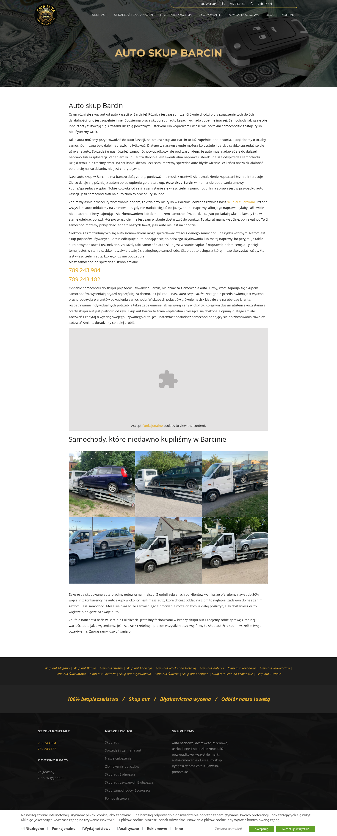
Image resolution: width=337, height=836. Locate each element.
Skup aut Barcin (84, 668)
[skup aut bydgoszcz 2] (102, 550)
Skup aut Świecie (167, 674)
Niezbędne (34, 828)
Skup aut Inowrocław (275, 668)
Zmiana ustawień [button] (228, 828)
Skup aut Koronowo (242, 668)
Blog (270, 14)
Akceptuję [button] (261, 829)
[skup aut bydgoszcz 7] (168, 484)
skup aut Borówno (241, 202)
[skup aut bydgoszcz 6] (235, 550)
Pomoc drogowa (243, 14)
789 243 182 (84, 279)
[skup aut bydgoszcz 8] (235, 484)
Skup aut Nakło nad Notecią (176, 668)
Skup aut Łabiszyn (139, 668)
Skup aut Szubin (111, 668)
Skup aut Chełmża (103, 674)
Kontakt (289, 14)
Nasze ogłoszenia (176, 14)
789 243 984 (84, 270)
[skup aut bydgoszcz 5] (102, 484)
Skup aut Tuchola (269, 674)
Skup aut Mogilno (57, 668)
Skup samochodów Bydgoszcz (127, 790)
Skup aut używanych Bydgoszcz (129, 782)
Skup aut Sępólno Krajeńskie (232, 674)
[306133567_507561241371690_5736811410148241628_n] (168, 550)
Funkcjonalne (152, 425)
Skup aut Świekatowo (71, 674)
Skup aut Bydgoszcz (120, 774)
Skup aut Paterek (212, 668)
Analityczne (129, 828)
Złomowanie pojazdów (122, 766)
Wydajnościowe (96, 828)
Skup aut (99, 14)
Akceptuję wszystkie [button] (295, 829)
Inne (179, 828)
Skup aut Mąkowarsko (135, 674)
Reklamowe (157, 828)
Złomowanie (210, 14)
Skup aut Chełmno (195, 674)
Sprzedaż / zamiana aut (133, 14)
